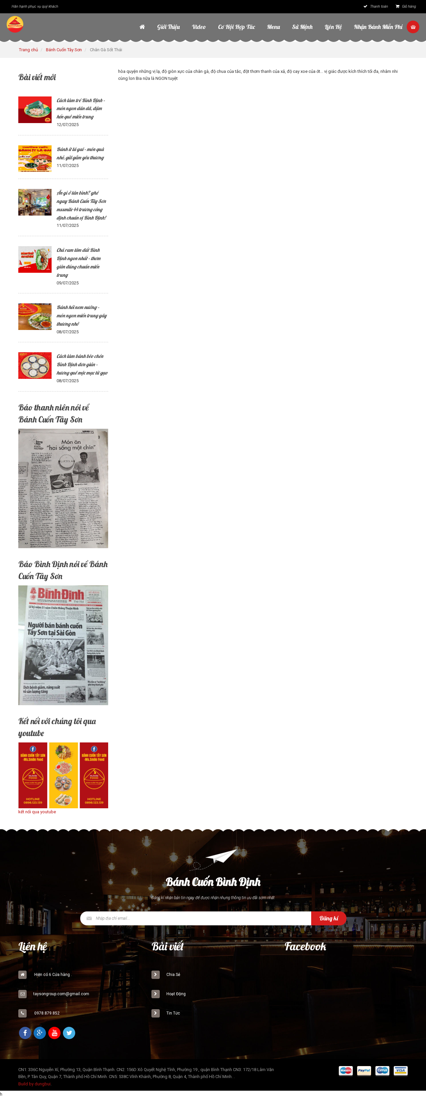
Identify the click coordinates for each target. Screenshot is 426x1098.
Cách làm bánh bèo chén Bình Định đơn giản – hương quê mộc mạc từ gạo (82, 364)
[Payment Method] (346, 1072)
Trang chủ (28, 49)
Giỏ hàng (408, 6)
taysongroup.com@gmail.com (61, 994)
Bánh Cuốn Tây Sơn (64, 49)
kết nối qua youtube (37, 811)
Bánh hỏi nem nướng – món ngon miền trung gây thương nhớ (81, 315)
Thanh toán (378, 6)
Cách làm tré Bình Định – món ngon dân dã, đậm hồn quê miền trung (81, 108)
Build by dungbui (34, 1083)
